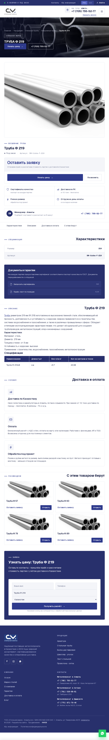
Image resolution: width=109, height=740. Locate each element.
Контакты (55, 3)
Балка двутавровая (66, 650)
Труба (7, 315)
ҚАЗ (90, 3)
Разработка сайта (19, 722)
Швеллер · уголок (65, 654)
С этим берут (70, 225)
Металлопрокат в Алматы (69, 677)
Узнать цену (15, 46)
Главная (7, 31)
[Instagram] (13, 661)
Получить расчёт (54, 606)
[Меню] (102, 11)
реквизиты (85, 720)
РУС (84, 3)
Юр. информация (69, 3)
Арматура (61, 641)
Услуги (7, 677)
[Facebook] (7, 661)
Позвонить (92, 177)
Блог (6, 700)
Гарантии (8, 691)
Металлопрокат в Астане (69, 688)
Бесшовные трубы (48, 31)
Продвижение (34, 722)
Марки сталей (10, 682)
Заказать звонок (89, 15)
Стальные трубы (32, 31)
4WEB (44, 722)
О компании (9, 686)
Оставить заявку (23, 162)
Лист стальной (64, 659)
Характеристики (14, 225)
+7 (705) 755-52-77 (84, 11)
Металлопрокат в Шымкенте (70, 699)
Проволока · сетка (65, 663)
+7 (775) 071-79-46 (66, 702)
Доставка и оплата (50, 225)
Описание (31, 225)
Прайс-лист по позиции (56, 292)
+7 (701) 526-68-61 (66, 691)
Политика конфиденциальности (34, 727)
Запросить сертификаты (56, 284)
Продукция (18, 31)
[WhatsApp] (20, 661)
